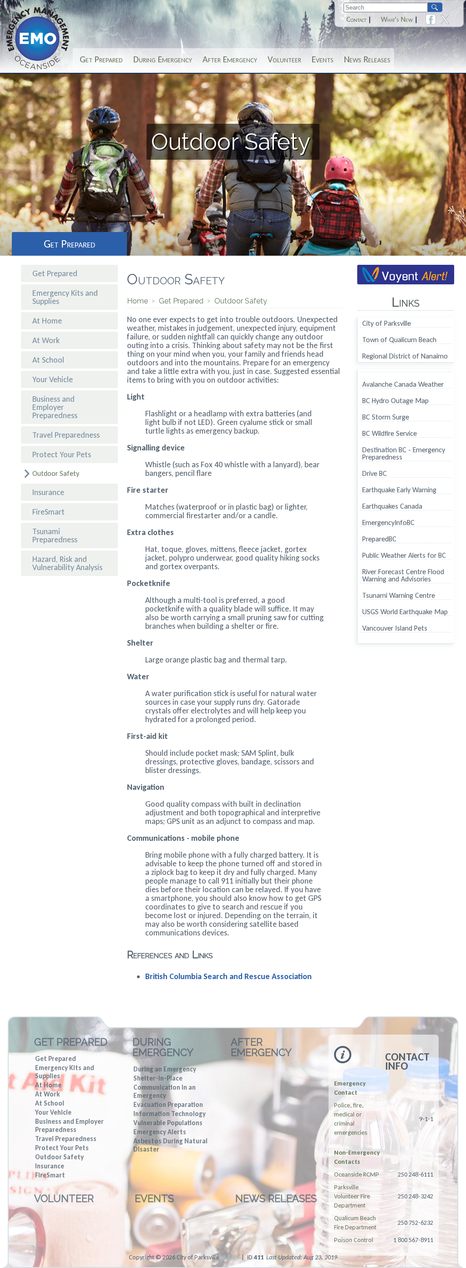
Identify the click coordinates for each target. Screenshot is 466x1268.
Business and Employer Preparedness (54, 407)
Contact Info (407, 1061)
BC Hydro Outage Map (395, 401)
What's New (397, 19)
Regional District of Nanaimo (405, 356)
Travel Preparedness (66, 435)
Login (231, 1257)
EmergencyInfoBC (388, 523)
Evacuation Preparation (168, 1105)
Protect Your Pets (61, 455)
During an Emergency (164, 1069)
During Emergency (162, 59)
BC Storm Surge (385, 417)
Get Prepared (101, 59)
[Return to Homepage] (38, 69)
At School (48, 360)
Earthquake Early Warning (399, 490)
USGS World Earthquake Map (405, 612)
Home (137, 301)
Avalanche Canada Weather (403, 385)
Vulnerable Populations (168, 1123)
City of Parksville (386, 324)
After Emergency (230, 59)
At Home (47, 321)
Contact (356, 19)
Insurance (48, 492)
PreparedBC (379, 539)
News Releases (367, 59)
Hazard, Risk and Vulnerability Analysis (67, 563)
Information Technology (169, 1114)
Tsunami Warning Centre (398, 596)
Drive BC (374, 474)
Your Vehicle (52, 379)
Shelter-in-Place (157, 1078)
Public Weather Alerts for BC (404, 556)
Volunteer (284, 59)
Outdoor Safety (55, 473)
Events (323, 59)
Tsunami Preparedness (54, 535)
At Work (46, 340)
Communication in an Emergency (164, 1091)
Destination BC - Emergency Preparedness (403, 453)
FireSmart (48, 512)
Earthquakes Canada (392, 506)
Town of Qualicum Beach (399, 340)
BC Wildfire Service (389, 434)
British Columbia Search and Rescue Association (228, 976)
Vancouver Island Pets (394, 628)
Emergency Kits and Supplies (65, 297)
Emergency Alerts (159, 1132)
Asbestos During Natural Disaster (170, 1145)
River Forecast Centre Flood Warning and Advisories (403, 575)
